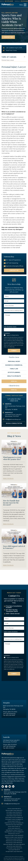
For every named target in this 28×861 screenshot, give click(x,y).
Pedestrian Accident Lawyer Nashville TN (14, 837)
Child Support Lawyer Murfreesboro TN (14, 819)
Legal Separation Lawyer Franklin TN (14, 830)
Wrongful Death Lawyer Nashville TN (14, 851)
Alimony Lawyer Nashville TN (14, 808)
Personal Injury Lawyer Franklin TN (14, 839)
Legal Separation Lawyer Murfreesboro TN (14, 831)
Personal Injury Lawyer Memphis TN (14, 840)
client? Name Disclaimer (11, 631)
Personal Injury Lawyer (8, 60)
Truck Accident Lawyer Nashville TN (14, 847)
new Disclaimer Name (10, 326)
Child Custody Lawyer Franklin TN (14, 815)
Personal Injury (14, 361)
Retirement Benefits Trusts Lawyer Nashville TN (14, 844)
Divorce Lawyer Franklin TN (14, 821)
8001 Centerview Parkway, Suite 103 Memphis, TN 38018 (15, 407)
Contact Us (8, 37)
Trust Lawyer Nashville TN (14, 849)
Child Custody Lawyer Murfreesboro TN (14, 817)
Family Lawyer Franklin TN (14, 826)
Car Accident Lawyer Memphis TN (14, 812)
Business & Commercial (14, 365)
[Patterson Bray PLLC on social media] (3, 786)
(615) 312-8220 (12, 744)
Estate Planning (14, 372)
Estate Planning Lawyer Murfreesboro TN (14, 822)
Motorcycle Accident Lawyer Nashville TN (14, 835)
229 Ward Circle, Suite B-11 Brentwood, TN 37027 (13, 415)
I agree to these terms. (12, 335)
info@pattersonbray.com (13, 419)
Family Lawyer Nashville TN (14, 828)
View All (14, 381)
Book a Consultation (14, 423)
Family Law (14, 369)
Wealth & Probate (14, 376)
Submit (14, 350)
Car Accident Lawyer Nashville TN (14, 813)
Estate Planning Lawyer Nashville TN (14, 824)
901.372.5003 (9, 1)
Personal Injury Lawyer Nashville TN (14, 842)
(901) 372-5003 (12, 712)
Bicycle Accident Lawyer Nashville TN (14, 810)
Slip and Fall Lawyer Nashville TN (14, 846)
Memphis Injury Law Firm (14, 833)
